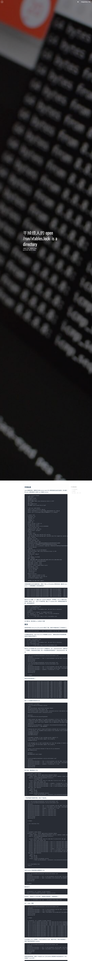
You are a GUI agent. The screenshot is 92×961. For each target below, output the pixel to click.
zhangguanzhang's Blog (85, 2)
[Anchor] (32, 487)
